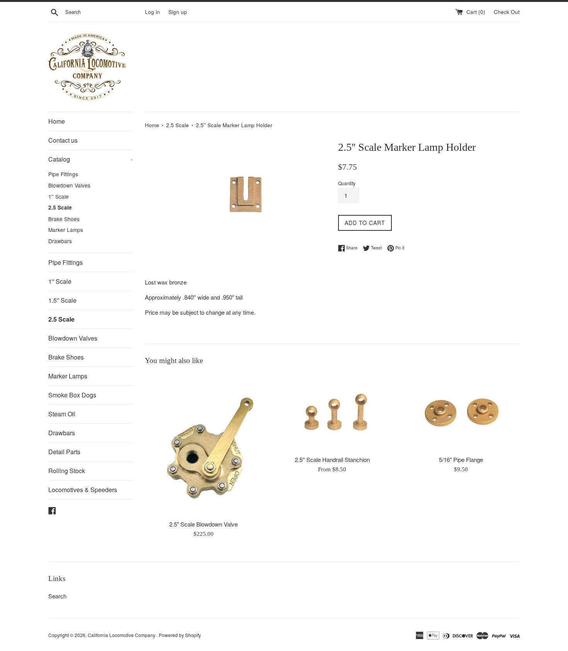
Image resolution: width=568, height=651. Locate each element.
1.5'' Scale (62, 300)
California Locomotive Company (122, 635)
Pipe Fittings (63, 174)
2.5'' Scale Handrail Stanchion (332, 459)
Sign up (177, 11)
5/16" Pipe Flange (461, 459)
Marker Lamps (65, 229)
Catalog (90, 159)
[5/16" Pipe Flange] (461, 412)
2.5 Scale (60, 207)
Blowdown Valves (69, 185)
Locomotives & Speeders (82, 489)
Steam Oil (61, 413)
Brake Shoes (64, 219)
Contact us (63, 140)
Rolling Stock (66, 470)
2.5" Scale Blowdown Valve (203, 524)
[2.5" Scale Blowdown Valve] (203, 444)
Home (56, 121)
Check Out (507, 11)
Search (57, 596)
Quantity (346, 183)
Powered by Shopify (180, 635)
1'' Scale (58, 196)
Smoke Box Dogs (72, 394)
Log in (152, 11)
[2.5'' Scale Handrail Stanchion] (332, 412)
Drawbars (60, 241)
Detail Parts (64, 451)
